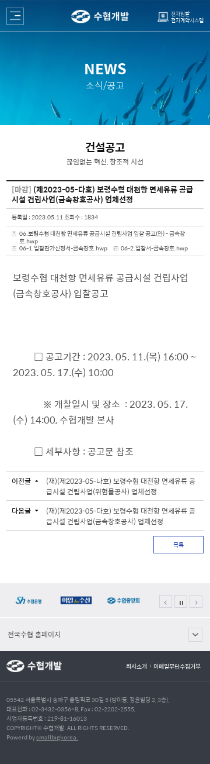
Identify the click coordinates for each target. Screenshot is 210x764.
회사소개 (136, 666)
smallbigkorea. (57, 737)
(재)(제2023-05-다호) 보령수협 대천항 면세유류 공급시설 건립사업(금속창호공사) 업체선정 (120, 515)
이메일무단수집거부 (177, 666)
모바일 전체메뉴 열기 (15, 16)
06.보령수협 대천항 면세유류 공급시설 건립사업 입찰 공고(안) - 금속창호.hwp (102, 237)
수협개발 (100, 16)
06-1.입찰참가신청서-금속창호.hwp (63, 248)
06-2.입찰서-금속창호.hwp (154, 248)
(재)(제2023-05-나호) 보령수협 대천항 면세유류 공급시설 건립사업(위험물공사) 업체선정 (120, 486)
